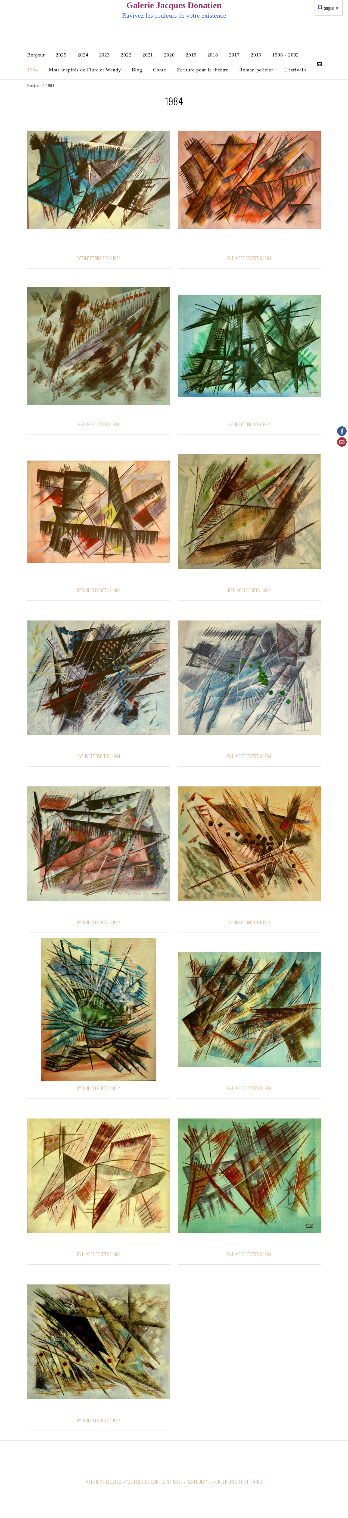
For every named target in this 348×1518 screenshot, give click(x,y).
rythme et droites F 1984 (249, 922)
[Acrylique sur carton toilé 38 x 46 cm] (98, 345)
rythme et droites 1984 (98, 424)
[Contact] (342, 442)
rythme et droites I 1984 (249, 590)
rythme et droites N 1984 (249, 258)
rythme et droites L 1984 (249, 424)
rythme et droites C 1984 (99, 1088)
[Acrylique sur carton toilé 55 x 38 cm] (98, 179)
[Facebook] (342, 431)
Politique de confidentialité (154, 1481)
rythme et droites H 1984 (249, 756)
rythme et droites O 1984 (99, 258)
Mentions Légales (103, 1481)
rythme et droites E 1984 (98, 1254)
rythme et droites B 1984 (249, 1088)
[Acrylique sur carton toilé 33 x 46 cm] (249, 345)
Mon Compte (199, 1481)
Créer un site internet (239, 1481)
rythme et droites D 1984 (249, 1254)
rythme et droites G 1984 (99, 922)
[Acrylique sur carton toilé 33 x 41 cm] (249, 511)
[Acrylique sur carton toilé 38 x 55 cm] (249, 179)
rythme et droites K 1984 (98, 590)
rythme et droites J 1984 (98, 756)
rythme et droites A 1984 (99, 1420)
